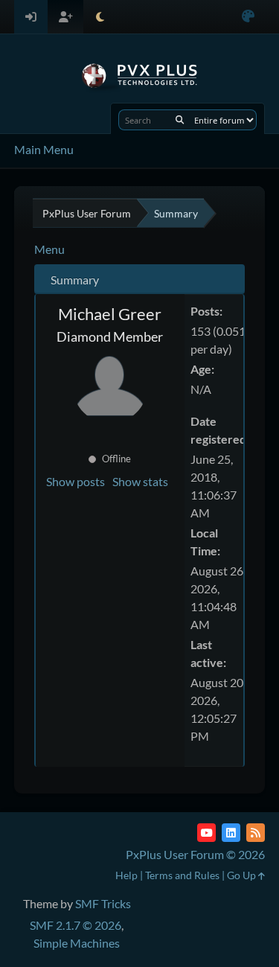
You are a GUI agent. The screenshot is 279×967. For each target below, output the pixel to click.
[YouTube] (206, 832)
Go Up (242, 875)
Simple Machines (76, 943)
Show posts (75, 481)
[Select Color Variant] (248, 16)
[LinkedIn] (231, 832)
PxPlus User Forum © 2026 (195, 854)
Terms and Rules (182, 875)
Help (126, 875)
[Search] (179, 119)
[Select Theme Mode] (100, 16)
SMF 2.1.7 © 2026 (75, 925)
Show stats (140, 481)
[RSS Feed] (255, 832)
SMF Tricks (103, 903)
